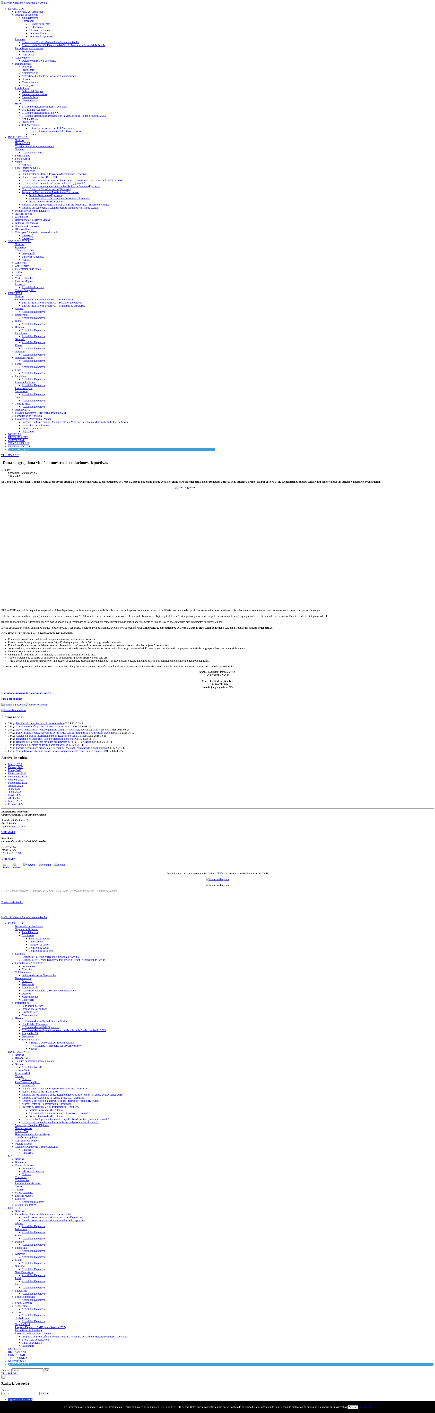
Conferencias (22, 265)
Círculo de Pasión (24, 250)
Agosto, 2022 (15, 785)
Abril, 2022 (14, 797)
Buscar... (6, 1370)
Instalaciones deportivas (34, 94)
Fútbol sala (21, 333)
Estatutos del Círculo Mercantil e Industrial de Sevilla (50, 42)
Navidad (19, 149)
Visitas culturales (24, 278)
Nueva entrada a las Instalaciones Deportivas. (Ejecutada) (59, 198)
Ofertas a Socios (23, 229)
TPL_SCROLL (9, 1373)
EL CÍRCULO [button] (16, 8)
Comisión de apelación (41, 36)
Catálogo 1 (27, 235)
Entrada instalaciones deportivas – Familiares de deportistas (53, 305)
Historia (19, 103)
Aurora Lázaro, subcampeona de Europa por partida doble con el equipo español (59, 751)
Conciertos (21, 262)
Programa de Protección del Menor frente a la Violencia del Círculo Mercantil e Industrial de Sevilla (75, 422)
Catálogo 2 (27, 238)
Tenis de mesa (22, 403)
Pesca (18, 369)
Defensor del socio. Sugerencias (39, 60)
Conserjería (28, 85)
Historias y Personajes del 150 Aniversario (51, 128)
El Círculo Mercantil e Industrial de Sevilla (44, 106)
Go (46, 1370)
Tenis (18, 397)
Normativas (28, 54)
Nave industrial (30, 100)
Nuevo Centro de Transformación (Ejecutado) (46, 189)
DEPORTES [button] (15, 293)
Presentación (28, 253)
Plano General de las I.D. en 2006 (40, 177)
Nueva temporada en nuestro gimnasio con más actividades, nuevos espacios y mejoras (63, 729)
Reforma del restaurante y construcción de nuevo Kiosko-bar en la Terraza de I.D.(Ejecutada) (72, 180)
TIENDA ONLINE (18, 443)
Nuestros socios (23, 213)
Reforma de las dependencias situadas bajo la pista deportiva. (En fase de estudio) (65, 204)
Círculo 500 (21, 216)
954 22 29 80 (13, 853)
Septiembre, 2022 (17, 782)
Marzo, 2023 (15, 764)
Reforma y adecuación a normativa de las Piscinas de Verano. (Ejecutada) (61, 186)
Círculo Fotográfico (25, 290)
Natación (20, 351)
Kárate (18, 345)
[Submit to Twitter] (36, 704)
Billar (18, 320)
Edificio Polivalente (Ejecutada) (46, 195)
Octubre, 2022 (16, 779)
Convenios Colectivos (27, 226)
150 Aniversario (30, 125)
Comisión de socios (39, 33)
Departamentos (23, 63)
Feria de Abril (22, 158)
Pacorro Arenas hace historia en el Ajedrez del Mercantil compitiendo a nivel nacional (62, 747)
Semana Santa (22, 155)
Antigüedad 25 (30, 118)
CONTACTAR (16, 440)
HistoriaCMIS (22, 143)
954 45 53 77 (19, 826)
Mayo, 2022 (14, 794)
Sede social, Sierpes (32, 91)
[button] (10, 455)
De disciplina (36, 27)
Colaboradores (23, 57)
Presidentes (28, 121)
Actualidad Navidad (32, 152)
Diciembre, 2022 (17, 773)
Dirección (27, 66)
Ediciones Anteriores (33, 256)
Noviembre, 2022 (17, 776)
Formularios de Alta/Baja (28, 415)
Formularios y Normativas (29, 48)
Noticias (33, 134)
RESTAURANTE (18, 437)
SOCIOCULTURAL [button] (19, 241)
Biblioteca (20, 247)
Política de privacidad (82, 890)
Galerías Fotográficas (26, 222)
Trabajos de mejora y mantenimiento (34, 146)
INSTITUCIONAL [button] (18, 137)
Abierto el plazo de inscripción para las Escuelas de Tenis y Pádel (51, 735)
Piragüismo (21, 376)
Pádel (18, 363)
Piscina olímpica (23, 388)
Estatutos (20, 39)
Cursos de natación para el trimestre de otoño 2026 (43, 726)
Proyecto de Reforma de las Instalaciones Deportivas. (50, 192)
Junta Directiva (30, 17)
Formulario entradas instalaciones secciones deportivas (44, 299)
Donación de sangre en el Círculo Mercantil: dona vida (45, 738)
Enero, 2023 (14, 770)
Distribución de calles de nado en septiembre (40, 723)
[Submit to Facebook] (13, 704)
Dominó (19, 327)
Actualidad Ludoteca (33, 287)
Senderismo (21, 391)
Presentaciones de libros (28, 268)
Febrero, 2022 (15, 804)
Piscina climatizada (25, 382)
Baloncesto (21, 314)
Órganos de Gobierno (26, 14)
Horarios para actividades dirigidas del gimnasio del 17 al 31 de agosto (54, 741)
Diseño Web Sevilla (12, 902)
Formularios (28, 51)
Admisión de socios (39, 30)
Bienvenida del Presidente (29, 11)
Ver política (365, 1407)
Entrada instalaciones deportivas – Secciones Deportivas (52, 302)
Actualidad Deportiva (33, 311)
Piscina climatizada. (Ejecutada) (46, 201)
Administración (30, 72)
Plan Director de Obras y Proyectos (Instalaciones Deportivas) (55, 173)
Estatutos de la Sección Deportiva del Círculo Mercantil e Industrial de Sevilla (63, 45)
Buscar (5, 1390)
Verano (19, 161)
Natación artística (24, 357)
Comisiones (28, 20)
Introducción (28, 170)
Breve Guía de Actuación (35, 425)
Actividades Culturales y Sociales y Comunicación (49, 76)
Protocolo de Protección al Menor (33, 418)
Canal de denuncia (32, 428)
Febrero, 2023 (15, 767)
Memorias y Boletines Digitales (32, 210)
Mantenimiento (30, 82)
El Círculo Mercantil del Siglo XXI (40, 112)
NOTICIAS (14, 434)
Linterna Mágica (24, 281)
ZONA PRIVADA (19, 449)
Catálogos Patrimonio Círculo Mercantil (36, 232)
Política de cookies (107, 890)
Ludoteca (20, 284)
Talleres (19, 275)
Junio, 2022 (14, 791)
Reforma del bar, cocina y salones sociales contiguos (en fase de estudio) (60, 207)
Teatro (18, 271)
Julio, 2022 (14, 788)
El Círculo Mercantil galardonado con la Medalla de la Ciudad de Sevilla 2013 (64, 115)
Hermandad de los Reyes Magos (32, 219)
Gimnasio (20, 339)
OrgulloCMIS (22, 409)
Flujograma (28, 431)
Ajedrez (19, 308)
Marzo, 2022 (15, 801)
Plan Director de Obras (27, 167)
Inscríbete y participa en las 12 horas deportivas (41, 744)
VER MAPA (8, 832)
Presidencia (28, 69)
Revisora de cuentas (39, 23)
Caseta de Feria (30, 97)
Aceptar (352, 1407)
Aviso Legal (61, 890)
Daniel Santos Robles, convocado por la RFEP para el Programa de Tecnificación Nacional (65, 732)
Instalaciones (22, 88)
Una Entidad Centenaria (35, 109)
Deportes (26, 79)
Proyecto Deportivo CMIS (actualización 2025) (40, 412)
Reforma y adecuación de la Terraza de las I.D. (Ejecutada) (53, 183)
